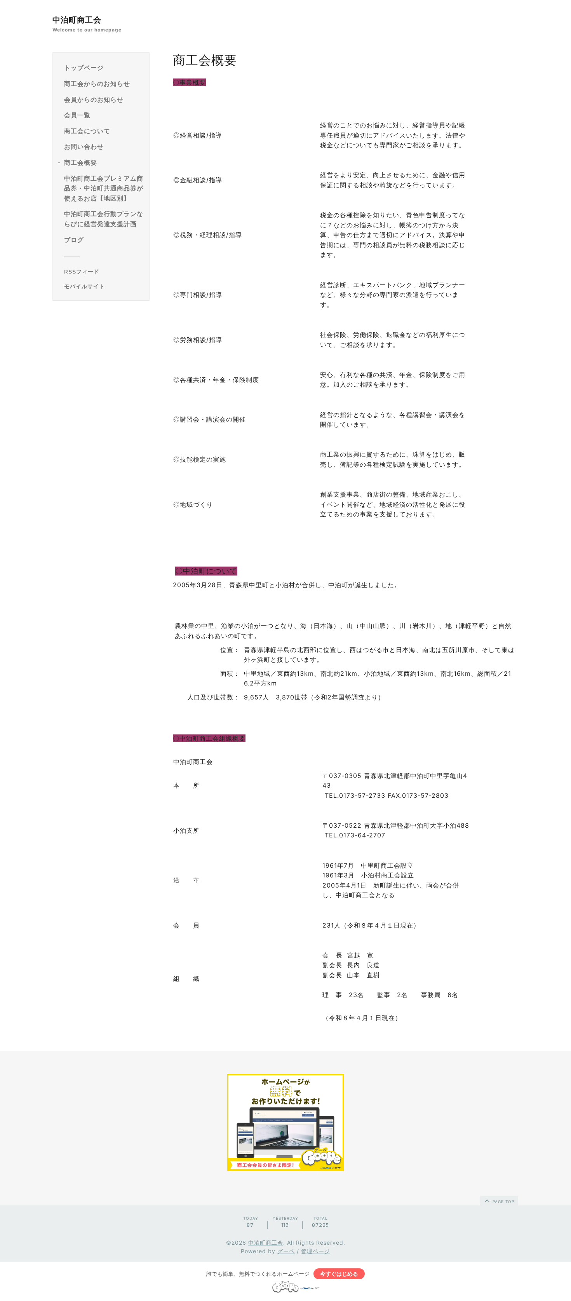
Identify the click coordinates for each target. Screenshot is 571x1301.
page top (502, 1201)
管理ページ (315, 1251)
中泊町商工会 (76, 19)
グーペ (286, 1251)
